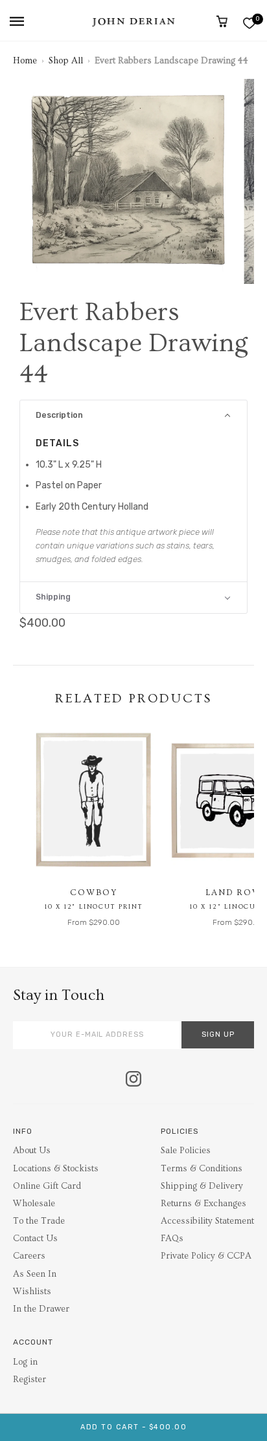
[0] (249, 22)
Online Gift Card (47, 1186)
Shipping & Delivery (202, 1186)
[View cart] (221, 21)
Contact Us (35, 1238)
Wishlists (32, 1291)
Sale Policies (186, 1150)
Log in (25, 1362)
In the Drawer (41, 1309)
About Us (32, 1150)
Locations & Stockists (56, 1169)
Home (25, 61)
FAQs (172, 1238)
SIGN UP (218, 1034)
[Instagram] (133, 1080)
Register (29, 1379)
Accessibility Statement (207, 1221)
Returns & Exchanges (203, 1203)
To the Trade (39, 1221)
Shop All (66, 61)
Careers (29, 1256)
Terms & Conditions (201, 1169)
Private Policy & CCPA (206, 1256)
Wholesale (34, 1203)
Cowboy (93, 892)
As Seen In (34, 1274)
